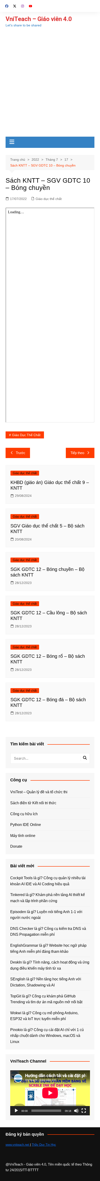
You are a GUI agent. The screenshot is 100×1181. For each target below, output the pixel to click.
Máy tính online (22, 836)
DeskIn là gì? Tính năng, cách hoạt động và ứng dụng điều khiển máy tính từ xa (49, 965)
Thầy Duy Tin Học (44, 1144)
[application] (50, 1092)
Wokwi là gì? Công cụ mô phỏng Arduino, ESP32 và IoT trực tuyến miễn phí (44, 1016)
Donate (16, 846)
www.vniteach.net (18, 1144)
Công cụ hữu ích (24, 814)
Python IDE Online (25, 825)
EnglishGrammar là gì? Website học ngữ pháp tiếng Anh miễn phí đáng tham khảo (48, 948)
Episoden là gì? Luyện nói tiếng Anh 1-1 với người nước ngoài (46, 915)
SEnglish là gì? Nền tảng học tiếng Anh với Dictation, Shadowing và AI (45, 982)
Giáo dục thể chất (49, 199)
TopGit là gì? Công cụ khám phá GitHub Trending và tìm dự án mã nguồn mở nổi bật (46, 999)
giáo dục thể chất (26, 435)
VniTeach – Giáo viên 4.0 (39, 18)
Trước (20, 453)
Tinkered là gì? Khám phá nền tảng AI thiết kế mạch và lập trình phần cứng (47, 898)
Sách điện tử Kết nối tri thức (33, 803)
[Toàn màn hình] (83, 1110)
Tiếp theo (77, 453)
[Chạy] (16, 1110)
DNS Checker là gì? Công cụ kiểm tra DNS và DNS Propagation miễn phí (48, 932)
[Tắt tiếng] (76, 1110)
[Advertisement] (50, 84)
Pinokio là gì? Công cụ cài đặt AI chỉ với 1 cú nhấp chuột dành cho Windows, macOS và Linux (47, 1036)
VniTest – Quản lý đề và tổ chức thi (38, 792)
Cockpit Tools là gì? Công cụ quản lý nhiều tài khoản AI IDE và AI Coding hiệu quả (48, 881)
